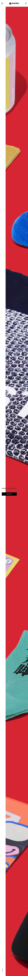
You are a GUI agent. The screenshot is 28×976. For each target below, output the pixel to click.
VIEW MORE (9, 494)
